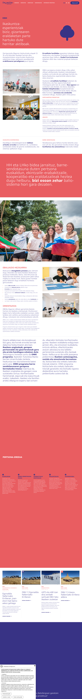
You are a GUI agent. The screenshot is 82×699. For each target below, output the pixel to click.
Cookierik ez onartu (6, 697)
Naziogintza (6, 588)
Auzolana (5, 589)
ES (66, 2)
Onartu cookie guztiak (18, 697)
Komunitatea (45, 588)
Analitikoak (4, 674)
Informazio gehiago (16, 672)
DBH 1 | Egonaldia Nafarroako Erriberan (30, 594)
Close (35, 665)
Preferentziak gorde (6, 693)
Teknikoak (4, 683)
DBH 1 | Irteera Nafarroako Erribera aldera (70, 594)
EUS (64, 2)
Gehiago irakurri (6, 616)
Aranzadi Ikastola (8, 2)
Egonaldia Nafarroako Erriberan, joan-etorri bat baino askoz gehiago (9, 598)
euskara (13, 588)
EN (68, 2)
